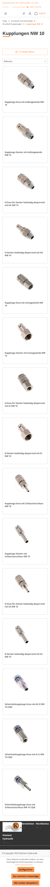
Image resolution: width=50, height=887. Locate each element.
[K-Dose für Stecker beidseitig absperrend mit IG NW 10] (25, 382)
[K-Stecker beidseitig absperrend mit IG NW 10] (25, 432)
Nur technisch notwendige (26, 876)
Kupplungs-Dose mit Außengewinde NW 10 (24, 103)
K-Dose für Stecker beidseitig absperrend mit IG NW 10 (25, 404)
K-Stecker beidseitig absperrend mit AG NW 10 (24, 254)
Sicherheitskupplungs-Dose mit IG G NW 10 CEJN (24, 756)
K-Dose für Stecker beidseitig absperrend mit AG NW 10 (25, 204)
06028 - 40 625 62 (35, 7)
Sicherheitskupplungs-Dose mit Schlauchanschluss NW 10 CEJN (20, 806)
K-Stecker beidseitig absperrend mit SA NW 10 (24, 655)
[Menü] (6, 13)
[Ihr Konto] (30, 13)
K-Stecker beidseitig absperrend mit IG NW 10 (23, 455)
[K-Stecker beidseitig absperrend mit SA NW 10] (25, 633)
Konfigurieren (26, 869)
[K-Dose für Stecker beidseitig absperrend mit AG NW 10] (25, 182)
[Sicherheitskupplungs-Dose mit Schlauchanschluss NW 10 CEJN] (25, 784)
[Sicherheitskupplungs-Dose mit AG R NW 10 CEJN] (25, 683)
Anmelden (6, 7)
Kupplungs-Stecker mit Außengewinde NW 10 (23, 153)
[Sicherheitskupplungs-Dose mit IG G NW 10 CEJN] (25, 734)
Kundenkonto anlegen (18, 7)
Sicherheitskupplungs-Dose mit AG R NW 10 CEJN (24, 705)
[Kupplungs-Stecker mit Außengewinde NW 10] (25, 131)
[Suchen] (24, 13)
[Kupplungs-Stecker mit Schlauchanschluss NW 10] (25, 533)
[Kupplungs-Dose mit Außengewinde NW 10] (25, 81)
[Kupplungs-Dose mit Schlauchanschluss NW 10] (25, 483)
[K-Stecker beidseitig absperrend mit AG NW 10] (25, 232)
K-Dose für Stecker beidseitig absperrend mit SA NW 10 (25, 605)
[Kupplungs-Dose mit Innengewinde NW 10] (25, 282)
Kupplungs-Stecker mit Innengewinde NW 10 (25, 354)
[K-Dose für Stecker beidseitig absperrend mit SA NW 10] (25, 583)
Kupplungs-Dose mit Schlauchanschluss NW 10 (24, 505)
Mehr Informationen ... (25, 864)
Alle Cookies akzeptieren (26, 882)
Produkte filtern (27, 51)
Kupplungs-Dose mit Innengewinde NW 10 (24, 304)
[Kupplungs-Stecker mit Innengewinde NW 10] (25, 332)
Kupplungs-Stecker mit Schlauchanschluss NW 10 (17, 555)
